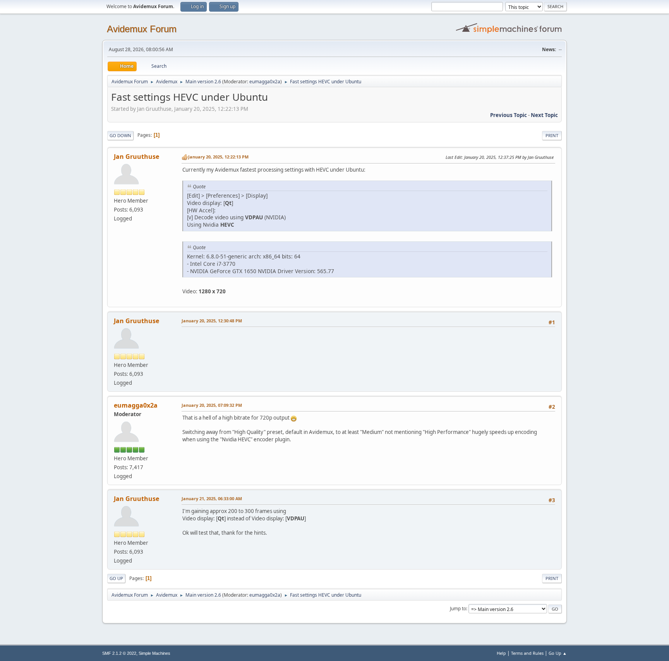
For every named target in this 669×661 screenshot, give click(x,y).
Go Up (116, 578)
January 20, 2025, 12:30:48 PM (212, 321)
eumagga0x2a (264, 81)
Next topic (544, 115)
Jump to (458, 608)
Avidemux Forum (142, 29)
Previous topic (508, 115)
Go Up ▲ (558, 653)
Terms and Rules (527, 653)
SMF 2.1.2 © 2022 (119, 653)
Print (551, 135)
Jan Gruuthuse (136, 156)
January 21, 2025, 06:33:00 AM (212, 498)
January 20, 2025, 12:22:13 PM (218, 157)
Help (501, 653)
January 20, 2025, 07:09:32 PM (212, 405)
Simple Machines (154, 653)
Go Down (120, 135)
